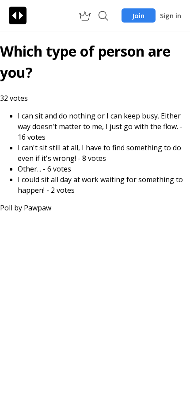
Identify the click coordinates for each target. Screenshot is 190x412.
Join (138, 15)
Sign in (170, 15)
